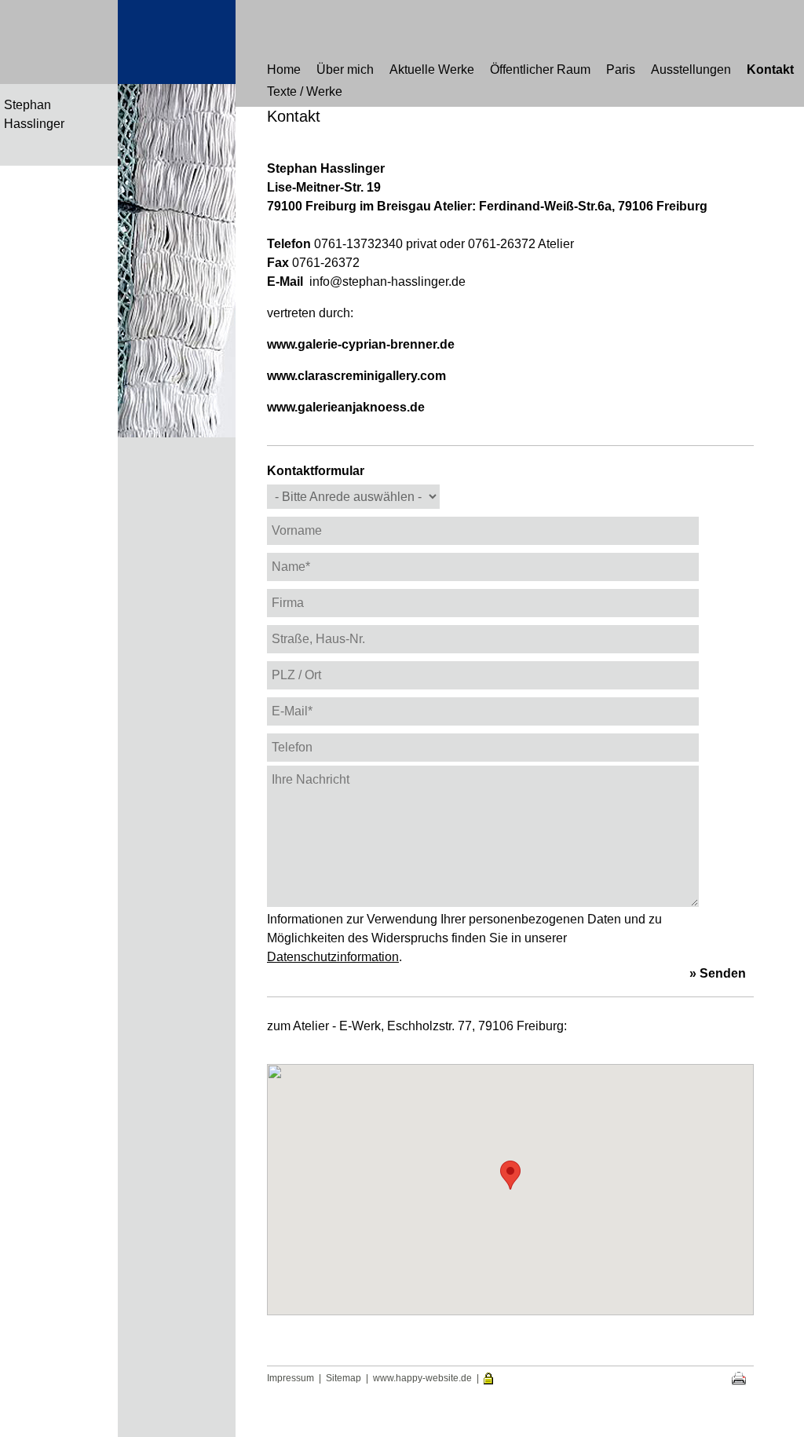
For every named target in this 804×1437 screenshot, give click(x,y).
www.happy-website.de (422, 1378)
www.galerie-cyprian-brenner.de (361, 344)
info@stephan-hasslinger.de (387, 281)
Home (284, 69)
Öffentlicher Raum (540, 69)
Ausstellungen (691, 69)
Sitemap (343, 1378)
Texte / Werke (304, 91)
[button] (510, 1175)
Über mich (345, 69)
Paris (620, 69)
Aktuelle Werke (431, 69)
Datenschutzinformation (333, 956)
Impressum (290, 1378)
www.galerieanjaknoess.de (346, 407)
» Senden (717, 973)
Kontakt (770, 69)
